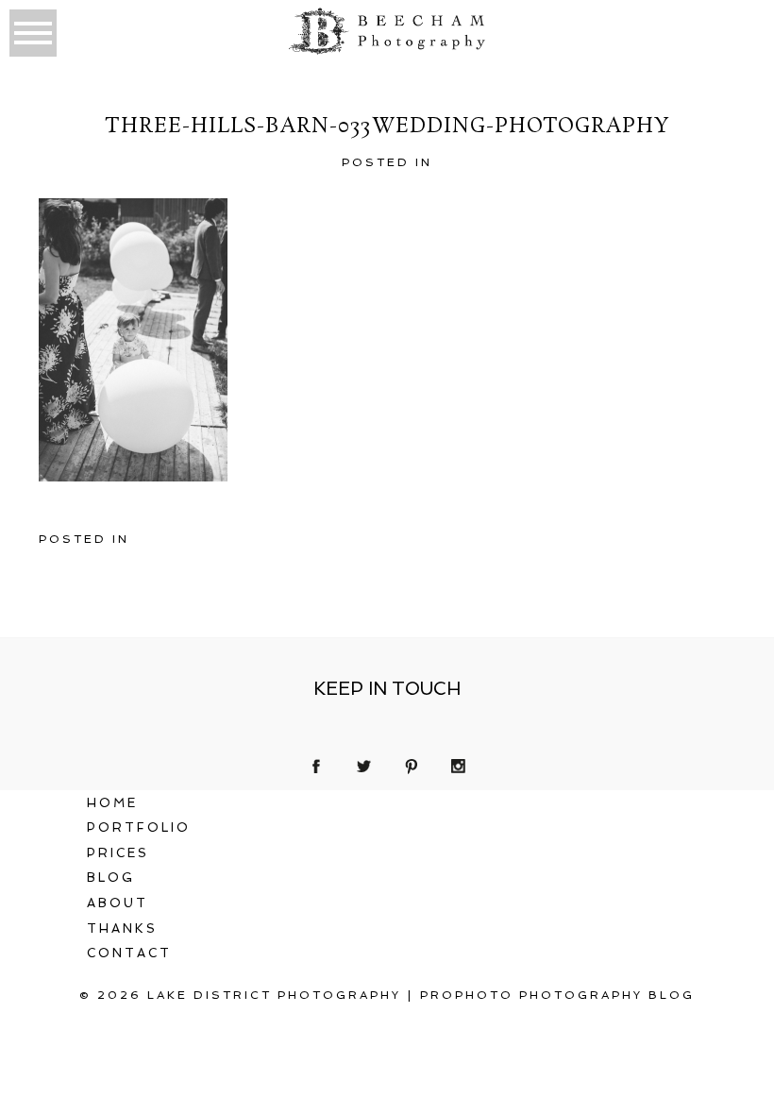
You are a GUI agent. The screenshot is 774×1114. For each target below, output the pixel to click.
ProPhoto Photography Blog (557, 995)
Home (112, 803)
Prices (118, 853)
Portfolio (139, 827)
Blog (111, 877)
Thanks (122, 928)
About (117, 903)
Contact (129, 953)
